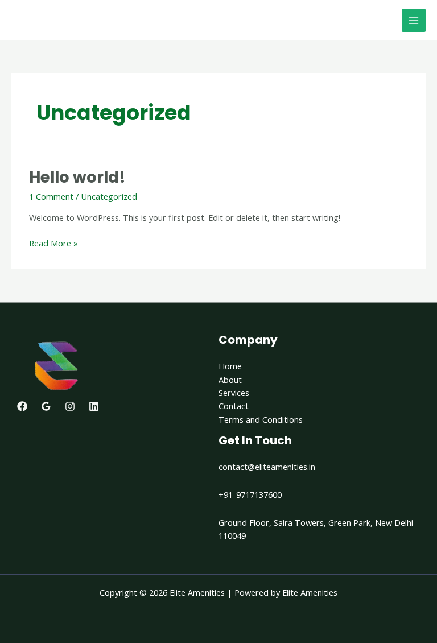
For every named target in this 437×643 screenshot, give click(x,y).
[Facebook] (22, 406)
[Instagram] (70, 406)
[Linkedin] (94, 406)
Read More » (53, 243)
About (230, 379)
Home (230, 366)
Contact (233, 405)
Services (233, 392)
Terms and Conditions (260, 419)
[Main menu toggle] (414, 20)
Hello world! (77, 177)
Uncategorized (109, 196)
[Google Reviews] (46, 406)
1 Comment (51, 196)
